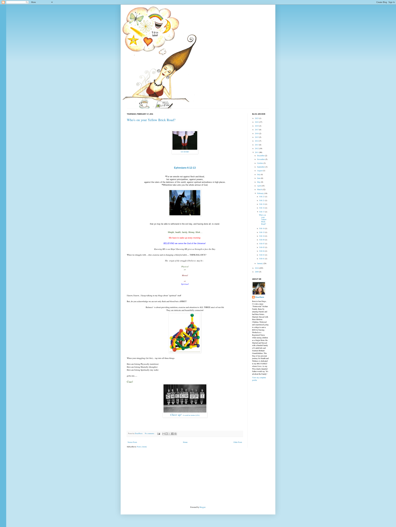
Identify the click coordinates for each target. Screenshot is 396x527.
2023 (257, 118)
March (259, 189)
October (260, 163)
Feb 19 (262, 204)
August (260, 170)
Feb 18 (262, 207)
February (260, 193)
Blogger (202, 507)
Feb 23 (262, 196)
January (260, 263)
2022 (257, 122)
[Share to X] (169, 433)
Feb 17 (262, 211)
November (261, 159)
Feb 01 (262, 258)
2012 (257, 148)
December (261, 155)
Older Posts (237, 442)
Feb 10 (262, 236)
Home (185, 442)
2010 (257, 268)
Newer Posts (132, 442)
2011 (257, 152)
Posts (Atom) (142, 446)
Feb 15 (262, 232)
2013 (257, 144)
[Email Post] (159, 433)
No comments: (150, 433)
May (259, 182)
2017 (257, 129)
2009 (257, 271)
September (261, 167)
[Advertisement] (150, 476)
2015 (257, 137)
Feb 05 (262, 247)
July (259, 174)
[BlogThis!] (166, 433)
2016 (257, 133)
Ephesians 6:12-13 (185, 167)
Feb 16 (262, 228)
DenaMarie (259, 297)
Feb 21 (262, 200)
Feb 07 (262, 243)
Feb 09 (262, 239)
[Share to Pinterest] (175, 433)
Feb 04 (262, 251)
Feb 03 (262, 255)
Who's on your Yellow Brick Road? (151, 120)
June (259, 178)
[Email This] (163, 433)
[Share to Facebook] (172, 433)
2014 (257, 141)
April (259, 185)
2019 (257, 126)
